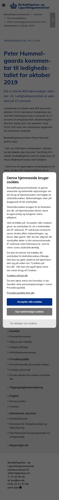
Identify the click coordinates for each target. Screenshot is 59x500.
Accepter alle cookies (29, 301)
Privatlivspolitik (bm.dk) (20, 292)
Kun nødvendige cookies (29, 311)
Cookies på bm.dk (17, 275)
